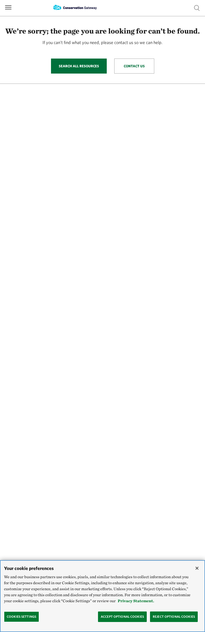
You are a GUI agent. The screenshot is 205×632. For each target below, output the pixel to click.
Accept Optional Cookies (122, 616)
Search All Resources (79, 66)
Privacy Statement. (136, 600)
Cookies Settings (21, 616)
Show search (197, 7)
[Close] (197, 568)
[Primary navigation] (8, 7)
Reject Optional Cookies (174, 616)
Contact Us (134, 66)
